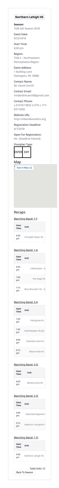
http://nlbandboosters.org (30, 119)
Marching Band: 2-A (26, 302)
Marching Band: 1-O (26, 437)
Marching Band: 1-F (25, 218)
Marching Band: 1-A (26, 250)
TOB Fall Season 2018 (27, 28)
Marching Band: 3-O (26, 364)
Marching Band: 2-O (26, 396)
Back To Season (24, 472)
